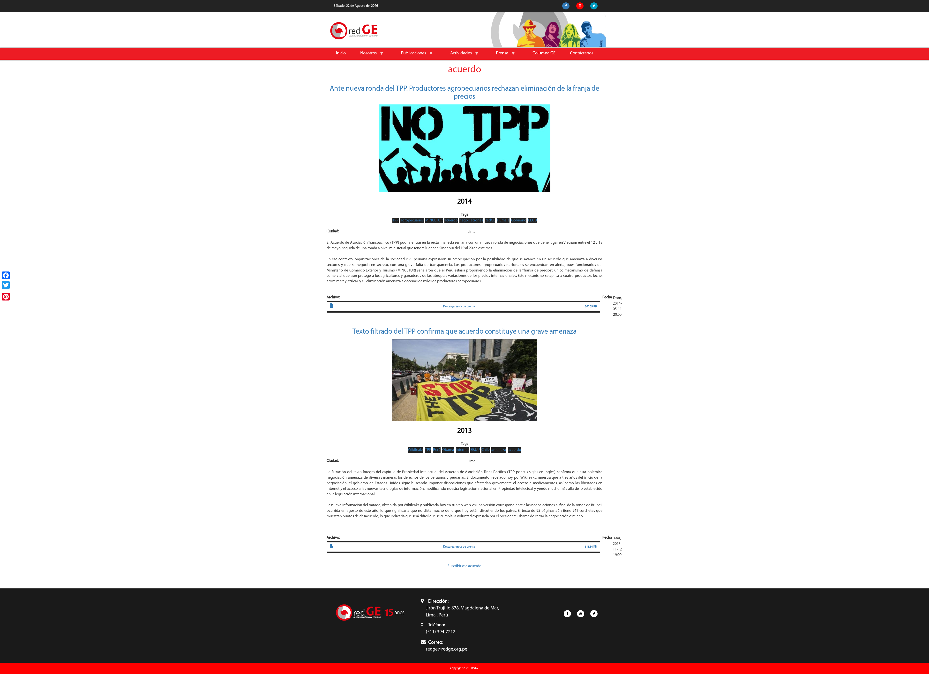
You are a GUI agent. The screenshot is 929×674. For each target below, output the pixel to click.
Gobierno (518, 220)
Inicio (341, 53)
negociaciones (471, 220)
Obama (448, 450)
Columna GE (543, 53)
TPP (395, 220)
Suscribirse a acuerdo (464, 566)
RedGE (490, 220)
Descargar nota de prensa (459, 306)
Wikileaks (415, 450)
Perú (437, 450)
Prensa (498, 55)
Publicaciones (410, 55)
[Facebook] (6, 275)
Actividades (457, 55)
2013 (464, 431)
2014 (464, 201)
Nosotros (365, 55)
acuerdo (451, 220)
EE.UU (475, 450)
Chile (485, 450)
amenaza (498, 450)
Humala (503, 220)
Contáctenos (581, 53)
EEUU (532, 220)
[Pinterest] (6, 296)
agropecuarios (412, 220)
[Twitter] (6, 285)
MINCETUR (434, 220)
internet (462, 450)
